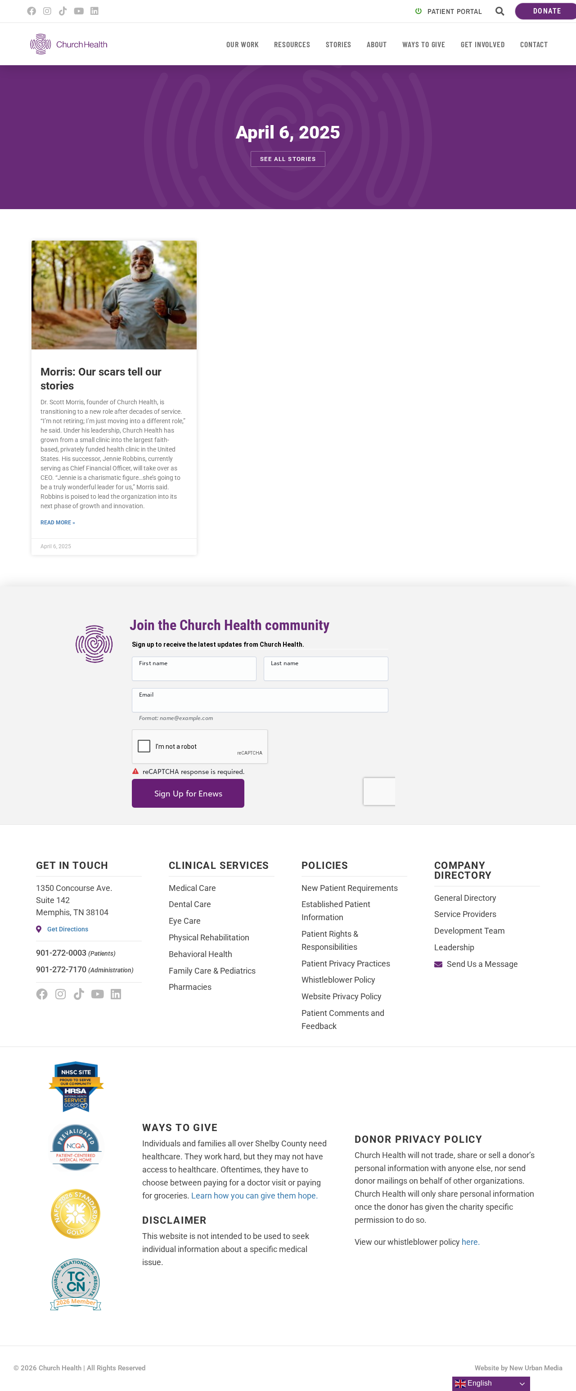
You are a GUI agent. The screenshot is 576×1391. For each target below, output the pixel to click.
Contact (534, 44)
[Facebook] (31, 11)
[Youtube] (78, 11)
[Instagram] (47, 11)
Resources (292, 44)
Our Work (242, 44)
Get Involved (483, 44)
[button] (499, 11)
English (479, 1383)
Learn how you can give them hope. (254, 1195)
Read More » (57, 522)
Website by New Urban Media (518, 1368)
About (377, 44)
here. (471, 1242)
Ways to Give (424, 44)
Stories (339, 44)
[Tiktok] (63, 11)
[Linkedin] (94, 11)
